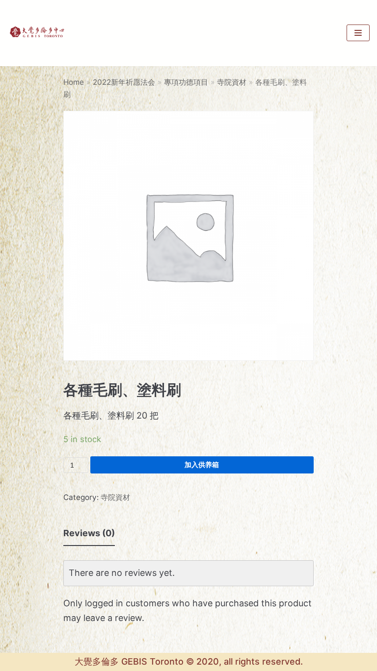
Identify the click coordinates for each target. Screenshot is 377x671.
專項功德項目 (186, 82)
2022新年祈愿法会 (124, 82)
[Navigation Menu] (358, 33)
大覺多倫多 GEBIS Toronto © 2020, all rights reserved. (189, 661)
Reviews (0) (89, 533)
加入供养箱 (202, 464)
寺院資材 (231, 82)
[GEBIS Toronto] (36, 33)
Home (73, 82)
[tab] (89, 534)
